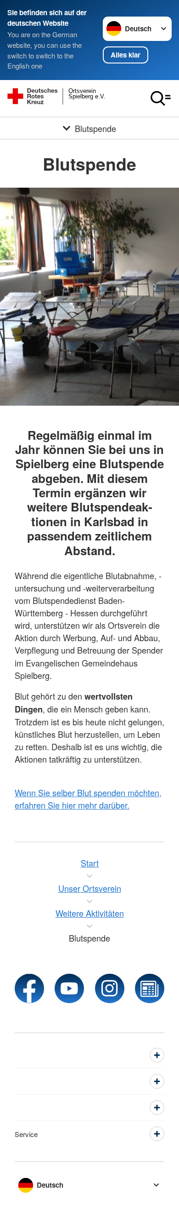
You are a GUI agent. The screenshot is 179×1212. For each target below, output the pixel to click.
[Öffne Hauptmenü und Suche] (161, 98)
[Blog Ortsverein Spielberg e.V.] (149, 988)
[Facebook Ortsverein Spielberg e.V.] (29, 988)
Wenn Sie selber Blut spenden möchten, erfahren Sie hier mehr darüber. (88, 799)
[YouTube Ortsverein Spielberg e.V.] (69, 988)
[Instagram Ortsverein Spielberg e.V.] (109, 988)
